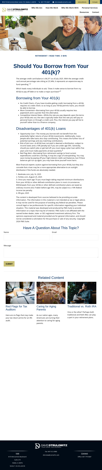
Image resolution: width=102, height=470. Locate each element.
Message (7, 245)
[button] (37, 7)
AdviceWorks (82, 2)
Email (54, 232)
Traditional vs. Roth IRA (81, 306)
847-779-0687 (45, 2)
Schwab (95, 2)
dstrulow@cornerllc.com (63, 2)
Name (6, 232)
